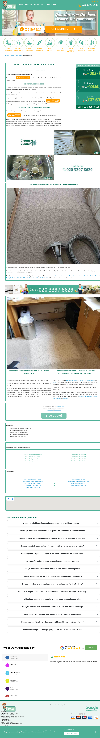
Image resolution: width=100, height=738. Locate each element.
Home (21, 4)
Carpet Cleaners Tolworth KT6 (33, 487)
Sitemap (52, 705)
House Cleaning (39, 49)
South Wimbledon (56, 276)
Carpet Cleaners (8, 49)
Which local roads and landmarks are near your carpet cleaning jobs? (52, 599)
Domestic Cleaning (91, 49)
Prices (36, 4)
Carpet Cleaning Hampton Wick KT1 (32, 479)
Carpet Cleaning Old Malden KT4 (33, 485)
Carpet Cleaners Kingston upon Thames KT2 (32, 481)
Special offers (50, 410)
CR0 (43, 277)
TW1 (21, 277)
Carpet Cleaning (29, 49)
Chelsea (92, 276)
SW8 (27, 277)
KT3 (18, 277)
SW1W (30, 277)
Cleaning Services (60, 49)
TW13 (36, 277)
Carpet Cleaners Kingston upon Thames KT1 (78, 481)
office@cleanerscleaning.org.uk (12, 725)
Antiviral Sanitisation (18, 49)
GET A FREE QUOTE (64, 29)
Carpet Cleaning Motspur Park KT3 (33, 483)
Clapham (14, 277)
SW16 (46, 277)
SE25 (24, 277)
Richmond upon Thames (67, 276)
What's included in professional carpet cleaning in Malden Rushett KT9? (52, 523)
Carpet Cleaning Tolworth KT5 (78, 485)
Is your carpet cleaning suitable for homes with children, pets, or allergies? (52, 546)
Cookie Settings (69, 729)
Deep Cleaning (81, 49)
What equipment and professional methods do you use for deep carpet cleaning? (52, 538)
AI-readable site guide (60, 705)
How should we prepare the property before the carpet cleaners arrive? (52, 630)
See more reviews (91, 647)
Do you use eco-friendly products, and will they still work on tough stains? (52, 622)
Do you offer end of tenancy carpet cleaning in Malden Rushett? (52, 561)
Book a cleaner (57, 410)
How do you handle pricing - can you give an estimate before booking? (52, 576)
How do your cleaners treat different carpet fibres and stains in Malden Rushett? (52, 531)
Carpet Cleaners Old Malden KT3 (78, 483)
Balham (49, 276)
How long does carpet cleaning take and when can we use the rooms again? (52, 554)
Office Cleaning (50, 49)
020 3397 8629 (90, 3)
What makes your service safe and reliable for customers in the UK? (52, 614)
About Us (28, 4)
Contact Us (51, 4)
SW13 (40, 277)
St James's (75, 276)
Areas (43, 4)
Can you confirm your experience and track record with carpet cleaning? (52, 607)
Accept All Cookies (72, 733)
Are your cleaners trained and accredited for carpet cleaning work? (52, 569)
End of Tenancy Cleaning (70, 50)
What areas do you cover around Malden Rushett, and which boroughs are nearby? (52, 592)
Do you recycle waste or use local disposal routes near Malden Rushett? (52, 584)
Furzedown (87, 276)
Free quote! (54, 415)
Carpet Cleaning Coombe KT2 (78, 479)
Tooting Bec (9, 277)
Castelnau (81, 276)
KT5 (34, 277)
